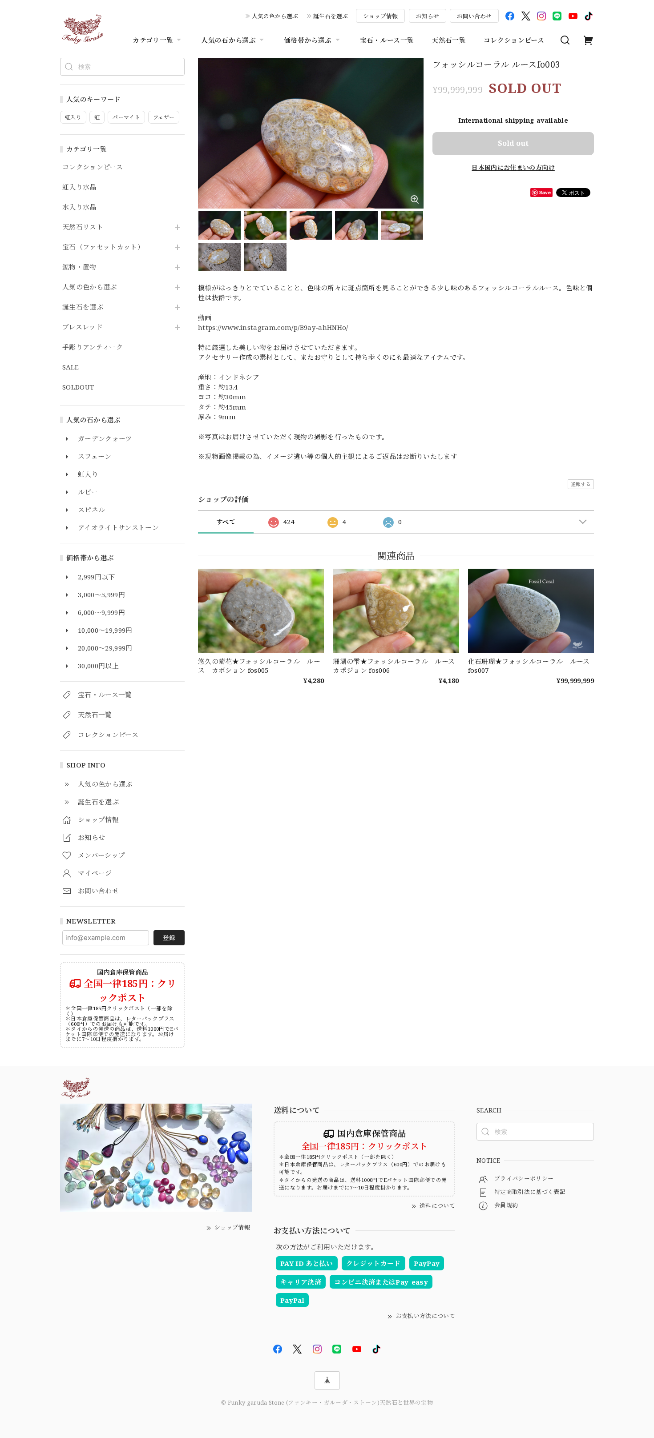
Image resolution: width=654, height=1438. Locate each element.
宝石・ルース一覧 (387, 40)
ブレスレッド (82, 327)
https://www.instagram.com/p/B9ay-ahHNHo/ (273, 327)
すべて (225, 522)
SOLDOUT (78, 387)
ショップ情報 (380, 16)
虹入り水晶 (79, 187)
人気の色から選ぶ (275, 16)
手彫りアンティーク (92, 347)
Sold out (513, 143)
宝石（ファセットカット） (103, 247)
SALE (70, 367)
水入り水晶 (79, 207)
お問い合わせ (474, 16)
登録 (169, 937)
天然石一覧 (449, 40)
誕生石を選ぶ (330, 16)
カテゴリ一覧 (153, 40)
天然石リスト (82, 227)
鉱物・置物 (79, 267)
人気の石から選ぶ (228, 40)
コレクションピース (514, 40)
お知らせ (427, 16)
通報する (581, 484)
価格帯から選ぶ (307, 40)
